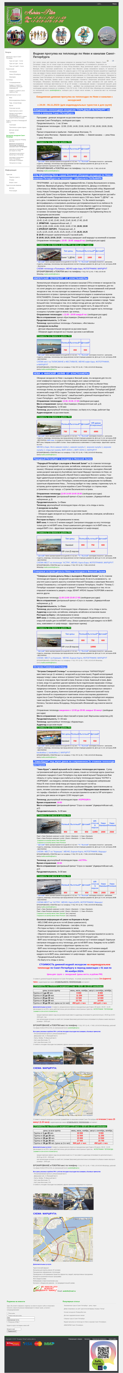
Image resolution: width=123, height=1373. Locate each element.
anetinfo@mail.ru (55, 90)
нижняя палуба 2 (77, 447)
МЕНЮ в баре (43, 447)
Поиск (115, 4)
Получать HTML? (14, 1322)
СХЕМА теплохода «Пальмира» (51, 269)
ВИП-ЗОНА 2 (80, 450)
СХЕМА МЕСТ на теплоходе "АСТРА (53, 563)
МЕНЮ (74, 563)
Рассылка (12, 1313)
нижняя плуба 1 (62, 447)
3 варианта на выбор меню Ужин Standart (51, 840)
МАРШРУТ (102, 269)
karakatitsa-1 (42, 753)
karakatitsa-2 (54, 753)
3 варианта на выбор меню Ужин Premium (51, 842)
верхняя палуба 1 (95, 447)
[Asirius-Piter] (55, 16)
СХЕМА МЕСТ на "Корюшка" (50, 852)
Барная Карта (76, 658)
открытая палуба (53, 450)
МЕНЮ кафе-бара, (74, 269)
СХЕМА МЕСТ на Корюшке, (49, 658)
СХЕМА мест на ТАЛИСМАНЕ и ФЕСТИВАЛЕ (57, 362)
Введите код (10, 1329)
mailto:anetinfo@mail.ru (51, 171)
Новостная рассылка (15, 1315)
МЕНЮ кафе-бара (87, 362)
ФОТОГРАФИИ (90, 269)
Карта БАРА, (74, 902)
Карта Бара (83, 563)
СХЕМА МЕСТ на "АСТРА (48, 902)
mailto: (49, 907)
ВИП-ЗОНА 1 (68, 450)
